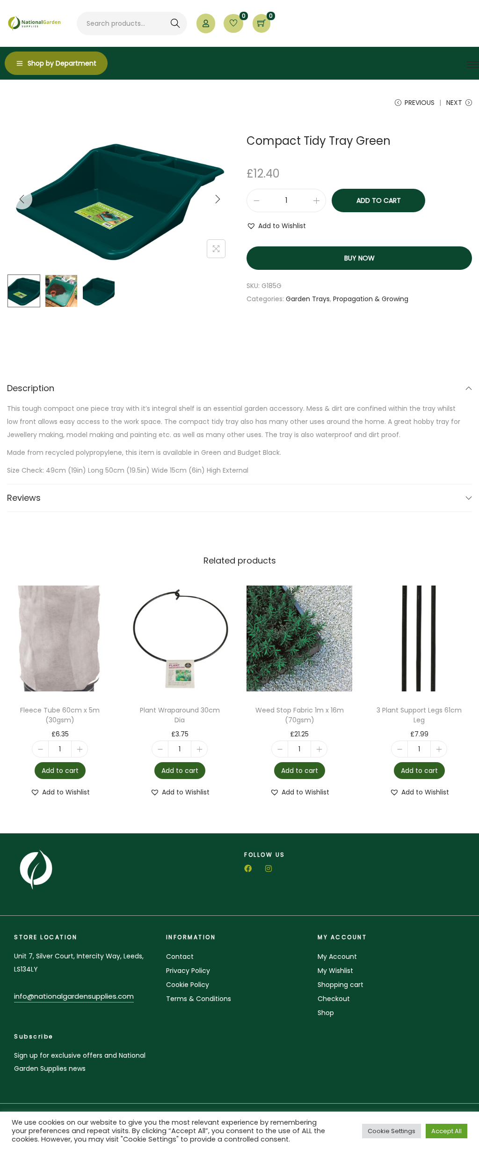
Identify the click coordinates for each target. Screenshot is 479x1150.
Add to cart (378, 200)
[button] (276, 225)
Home (17, 102)
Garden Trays (164, 102)
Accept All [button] (446, 1131)
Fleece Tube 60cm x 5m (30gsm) (60, 715)
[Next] (217, 199)
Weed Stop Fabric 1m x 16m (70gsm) (299, 715)
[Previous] (22, 199)
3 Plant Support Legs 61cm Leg (419, 715)
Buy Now (359, 258)
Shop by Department (62, 63)
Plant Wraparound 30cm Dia (180, 715)
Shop (43, 102)
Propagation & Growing (96, 102)
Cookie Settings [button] (391, 1131)
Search (175, 23)
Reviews (24, 498)
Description (30, 388)
